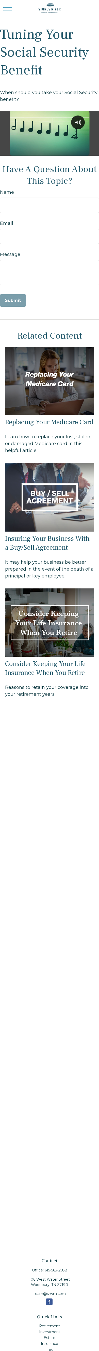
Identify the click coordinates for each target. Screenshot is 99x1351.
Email (6, 223)
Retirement (49, 1326)
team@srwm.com (50, 1293)
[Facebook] (49, 1301)
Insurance (49, 1343)
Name (7, 192)
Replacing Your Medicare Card (49, 422)
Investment (49, 1332)
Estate (49, 1337)
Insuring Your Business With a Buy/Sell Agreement (47, 543)
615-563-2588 (56, 1270)
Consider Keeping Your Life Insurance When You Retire (45, 668)
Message (10, 254)
